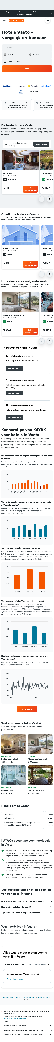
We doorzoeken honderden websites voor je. (23, 1030)
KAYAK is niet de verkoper (15, 1025)
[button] (51, 13)
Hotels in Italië (43, 997)
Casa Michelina (10, 248)
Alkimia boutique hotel (13, 315)
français (28, 14)
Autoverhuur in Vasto (15, 979)
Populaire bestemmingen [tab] (39, 964)
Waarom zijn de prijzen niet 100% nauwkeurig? (24, 1034)
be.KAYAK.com (8, 997)
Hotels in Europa (29, 997)
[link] (14, 368)
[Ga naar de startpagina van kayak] (16, 20)
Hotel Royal (8, 173)
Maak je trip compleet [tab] (14, 964)
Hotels (18, 997)
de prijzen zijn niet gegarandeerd (15, 1018)
